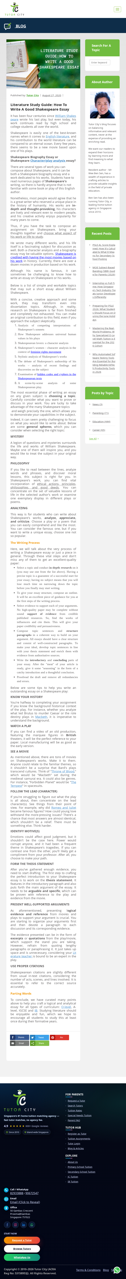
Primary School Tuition (80, 1166)
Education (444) (101, 421)
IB (36, 1010)
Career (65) (99, 430)
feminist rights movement (46, 351)
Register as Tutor (77, 1133)
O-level (66, 1007)
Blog (106, 1270)
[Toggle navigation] (117, 9)
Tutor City (32, 95)
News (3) (98, 404)
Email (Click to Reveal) (25, 1202)
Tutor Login (74, 1143)
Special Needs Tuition (80, 1115)
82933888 (16, 1193)
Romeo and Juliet (63, 808)
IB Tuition (73, 1181)
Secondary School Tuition (81, 1171)
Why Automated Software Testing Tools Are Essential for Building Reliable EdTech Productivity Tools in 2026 (104, 363)
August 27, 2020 (51, 95)
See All (93, 438)
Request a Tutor (76, 1100)
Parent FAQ (74, 1120)
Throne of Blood (63, 771)
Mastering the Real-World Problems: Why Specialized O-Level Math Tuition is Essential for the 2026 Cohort (104, 337)
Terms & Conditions (88, 1270)
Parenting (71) (101, 413)
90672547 (32, 1193)
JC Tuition (73, 1176)
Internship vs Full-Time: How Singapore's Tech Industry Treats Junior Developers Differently (104, 290)
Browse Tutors (22, 1248)
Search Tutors (75, 1105)
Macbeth (41, 717)
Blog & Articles (76, 1148)
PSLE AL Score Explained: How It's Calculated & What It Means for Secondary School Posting (104, 252)
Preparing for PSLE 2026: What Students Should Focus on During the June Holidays (104, 312)
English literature (57, 136)
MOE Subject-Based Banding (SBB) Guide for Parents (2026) (104, 271)
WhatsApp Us (22, 1257)
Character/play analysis (48, 161)
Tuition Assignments (79, 1138)
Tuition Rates (75, 1110)
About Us (73, 1162)
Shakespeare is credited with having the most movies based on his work (43, 257)
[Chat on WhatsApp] (114, 1267)
